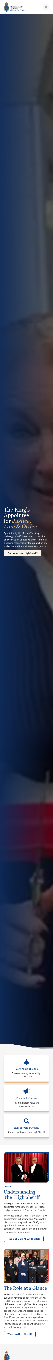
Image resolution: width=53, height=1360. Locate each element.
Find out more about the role (23, 1238)
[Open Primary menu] (46, 7)
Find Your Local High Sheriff (22, 553)
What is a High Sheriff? (19, 1334)
